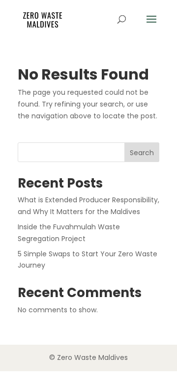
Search (142, 153)
